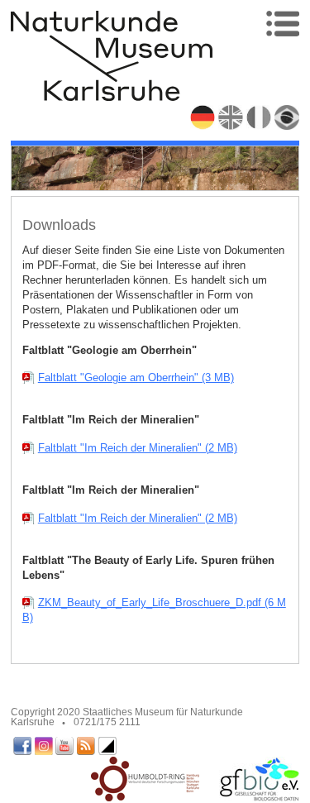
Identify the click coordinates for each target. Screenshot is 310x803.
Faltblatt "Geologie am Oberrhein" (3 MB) (136, 377)
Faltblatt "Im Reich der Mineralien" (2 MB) (137, 448)
